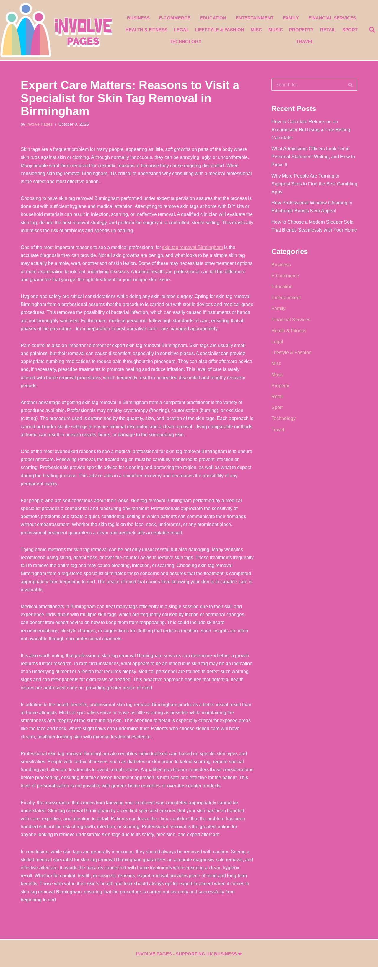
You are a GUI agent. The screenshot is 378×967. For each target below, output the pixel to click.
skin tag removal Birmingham (192, 247)
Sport (350, 29)
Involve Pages (39, 124)
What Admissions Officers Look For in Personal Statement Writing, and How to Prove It (313, 156)
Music (275, 29)
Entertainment (254, 17)
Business (138, 17)
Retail (328, 29)
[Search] (350, 85)
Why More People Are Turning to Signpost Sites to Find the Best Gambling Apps (314, 183)
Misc (256, 29)
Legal (181, 29)
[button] (372, 30)
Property (301, 29)
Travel (305, 41)
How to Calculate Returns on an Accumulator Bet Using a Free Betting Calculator (310, 129)
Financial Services (332, 17)
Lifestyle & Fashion (219, 29)
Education (213, 17)
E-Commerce (174, 17)
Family (291, 17)
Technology (185, 41)
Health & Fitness (146, 29)
